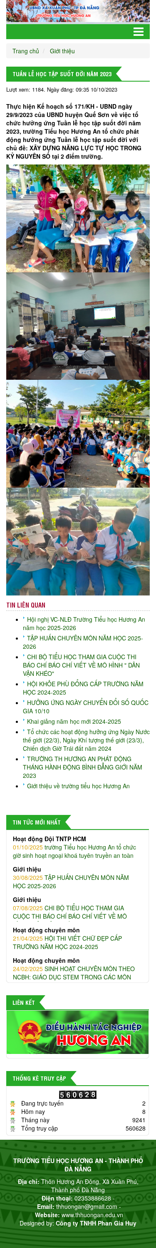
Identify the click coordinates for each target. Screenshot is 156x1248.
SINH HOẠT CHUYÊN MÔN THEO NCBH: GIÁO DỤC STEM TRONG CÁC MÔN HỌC (74, 972)
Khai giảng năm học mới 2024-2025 (74, 721)
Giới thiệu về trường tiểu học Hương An (78, 786)
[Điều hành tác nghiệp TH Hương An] (78, 1031)
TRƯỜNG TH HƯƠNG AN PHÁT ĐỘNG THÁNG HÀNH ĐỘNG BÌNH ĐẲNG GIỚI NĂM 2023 (82, 767)
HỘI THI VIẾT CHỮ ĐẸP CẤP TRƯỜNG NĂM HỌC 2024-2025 (67, 938)
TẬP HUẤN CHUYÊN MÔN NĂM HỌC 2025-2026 (71, 877)
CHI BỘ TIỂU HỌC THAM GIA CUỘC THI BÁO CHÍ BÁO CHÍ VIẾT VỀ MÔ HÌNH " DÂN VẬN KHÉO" (81, 665)
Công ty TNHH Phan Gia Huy (96, 1223)
